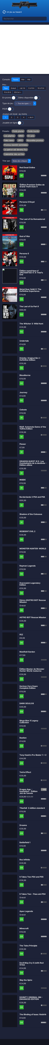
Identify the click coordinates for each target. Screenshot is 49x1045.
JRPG (20, 140)
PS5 (28, 80)
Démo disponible (26, 97)
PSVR (5, 109)
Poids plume (18, 131)
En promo (7, 97)
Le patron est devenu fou (15, 149)
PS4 (22, 80)
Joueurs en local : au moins (17, 115)
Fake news (9, 140)
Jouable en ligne (10, 123)
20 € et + (17, 92)
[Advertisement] (24, 49)
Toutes (15, 80)
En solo (31, 136)
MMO (21, 136)
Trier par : (7, 161)
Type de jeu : (8, 103)
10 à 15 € (41, 88)
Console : (16, 79)
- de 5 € (22, 88)
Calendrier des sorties (14, 154)
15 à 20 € (7, 92)
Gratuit (13, 88)
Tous (6, 88)
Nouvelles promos (35, 140)
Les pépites (9, 136)
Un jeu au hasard (14, 12)
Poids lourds (33, 131)
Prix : (23, 88)
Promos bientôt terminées (15, 145)
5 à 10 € (31, 88)
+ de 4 (30, 117)
